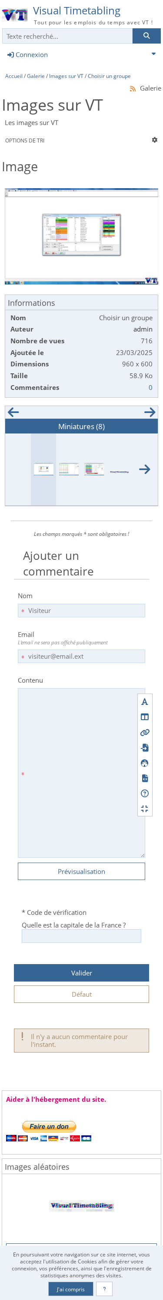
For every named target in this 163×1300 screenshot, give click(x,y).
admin (143, 329)
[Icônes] (145, 762)
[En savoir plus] (104, 1289)
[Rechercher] (146, 36)
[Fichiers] (145, 747)
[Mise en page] (145, 716)
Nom (25, 595)
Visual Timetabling (76, 10)
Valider (81, 972)
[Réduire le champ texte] (145, 808)
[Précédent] (13, 414)
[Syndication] (132, 88)
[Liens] (145, 732)
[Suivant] (150, 414)
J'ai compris (71, 1289)
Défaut (82, 994)
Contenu (30, 680)
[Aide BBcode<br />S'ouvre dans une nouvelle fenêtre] (145, 793)
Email (63, 638)
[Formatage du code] (145, 777)
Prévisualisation (81, 871)
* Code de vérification (54, 912)
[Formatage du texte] (145, 701)
